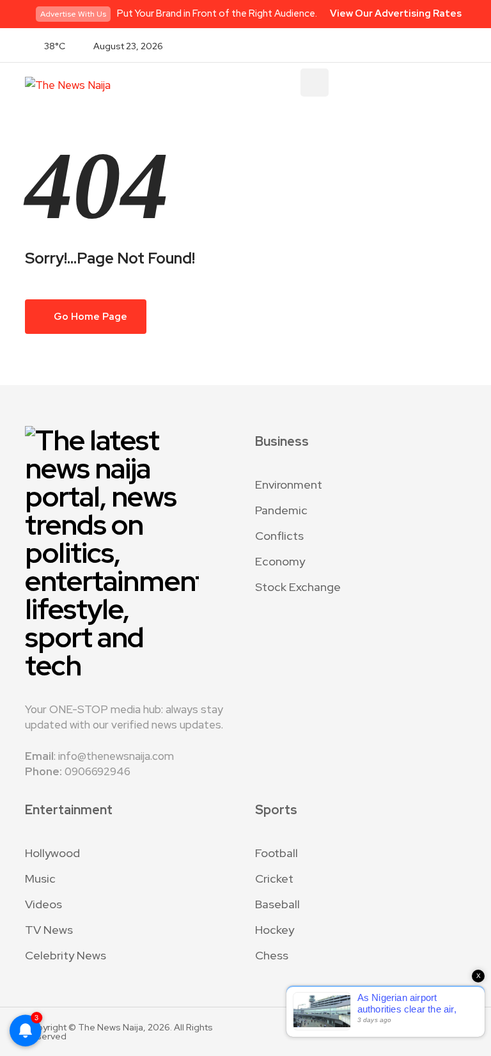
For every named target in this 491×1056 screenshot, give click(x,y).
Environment (288, 484)
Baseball (277, 904)
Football (276, 853)
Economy (280, 561)
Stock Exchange (298, 586)
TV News (49, 929)
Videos (43, 904)
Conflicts (279, 535)
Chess (271, 955)
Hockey (274, 929)
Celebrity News (65, 955)
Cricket (274, 878)
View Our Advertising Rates (396, 13)
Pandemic (281, 510)
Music (40, 878)
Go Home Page (89, 316)
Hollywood (52, 853)
